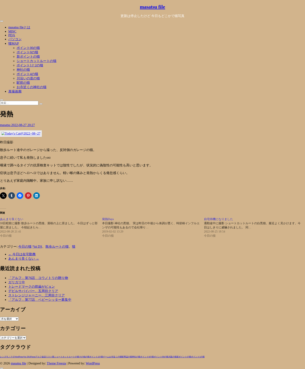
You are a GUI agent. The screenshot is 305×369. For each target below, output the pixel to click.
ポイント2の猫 (96, 357)
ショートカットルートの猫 (36, 61)
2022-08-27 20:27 (23, 125)
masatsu (5, 125)
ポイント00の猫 (28, 48)
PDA (11, 35)
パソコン (15, 39)
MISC (12, 31)
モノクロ (10, 357)
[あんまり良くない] (51, 227)
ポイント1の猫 (198, 357)
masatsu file (152, 7)
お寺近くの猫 (115, 357)
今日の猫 (25, 246)
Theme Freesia (56, 363)
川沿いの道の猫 (28, 78)
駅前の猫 (23, 82)
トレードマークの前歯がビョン (31, 286)
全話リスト (47, 357)
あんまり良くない (23, 258)
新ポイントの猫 (28, 56)
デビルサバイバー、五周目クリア (33, 291)
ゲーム (106, 357)
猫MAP (13, 43)
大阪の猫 (172, 357)
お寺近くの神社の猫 (31, 87)
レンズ (3, 357)
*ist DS (37, 246)
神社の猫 (23, 69)
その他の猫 (84, 357)
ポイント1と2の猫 (30, 65)
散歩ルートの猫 (57, 246)
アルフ (38, 357)
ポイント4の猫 (27, 74)
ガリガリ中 (16, 282)
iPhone (32, 357)
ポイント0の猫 (27, 52)
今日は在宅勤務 (22, 254)
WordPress (19, 357)
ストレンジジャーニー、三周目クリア (36, 295)
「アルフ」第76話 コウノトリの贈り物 (38, 278)
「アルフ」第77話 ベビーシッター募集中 (39, 299)
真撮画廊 (15, 91)
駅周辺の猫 (127, 357)
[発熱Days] (153, 227)
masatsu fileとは (19, 27)
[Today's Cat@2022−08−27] (21, 133)
